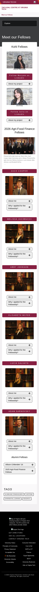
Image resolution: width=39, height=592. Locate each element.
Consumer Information (29, 543)
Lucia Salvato (19, 363)
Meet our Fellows (7, 15)
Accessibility (10, 562)
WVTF (29, 559)
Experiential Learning (12, 498)
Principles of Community (10, 546)
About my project (15, 84)
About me (12, 201)
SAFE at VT (29, 549)
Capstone (29, 494)
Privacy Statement (10, 549)
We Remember (11, 556)
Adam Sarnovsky (19, 411)
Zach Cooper (19, 171)
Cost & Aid (29, 546)
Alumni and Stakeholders (14, 494)
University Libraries (10, 559)
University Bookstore (29, 562)
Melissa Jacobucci (19, 219)
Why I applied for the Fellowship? (16, 207)
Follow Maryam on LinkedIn (19, 77)
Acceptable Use (10, 552)
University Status (10, 543)
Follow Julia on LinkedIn (19, 113)
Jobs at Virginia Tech (29, 565)
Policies (29, 552)
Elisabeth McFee (19, 315)
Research (26, 498)
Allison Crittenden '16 (14, 465)
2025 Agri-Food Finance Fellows (15, 470)
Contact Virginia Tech (19, 539)
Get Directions (16, 533)
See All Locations (17, 536)
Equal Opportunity (29, 555)
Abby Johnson (19, 267)
